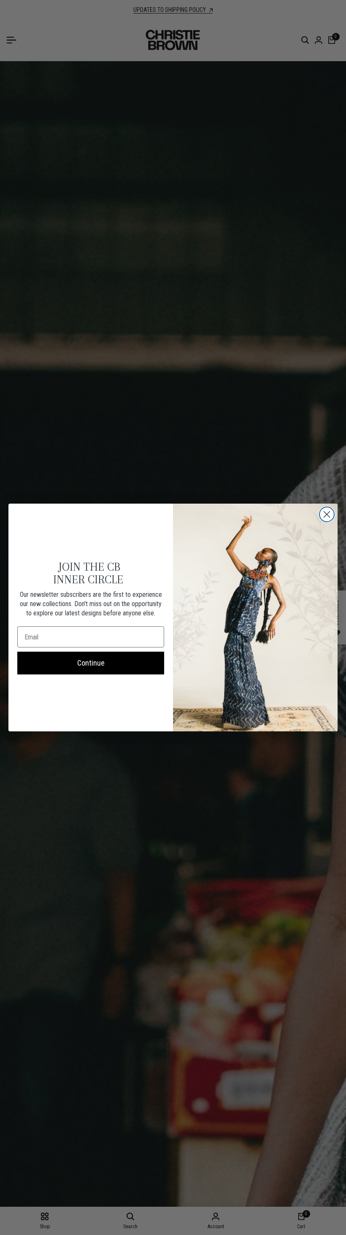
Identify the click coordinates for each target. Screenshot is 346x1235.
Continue (91, 662)
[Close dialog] (326, 514)
